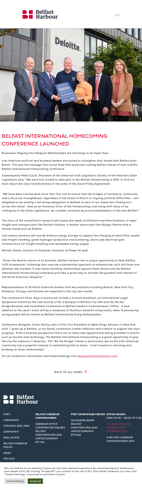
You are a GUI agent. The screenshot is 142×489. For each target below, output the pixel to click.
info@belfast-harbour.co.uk (116, 429)
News (7, 453)
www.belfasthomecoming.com (97, 356)
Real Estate (11, 437)
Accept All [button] (35, 481)
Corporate (11, 420)
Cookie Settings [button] (15, 481)
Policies (9, 458)
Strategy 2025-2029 (16, 426)
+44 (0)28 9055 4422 (118, 424)
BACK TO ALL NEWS (68, 372)
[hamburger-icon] (117, 15)
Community (11, 431)
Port (6, 414)
